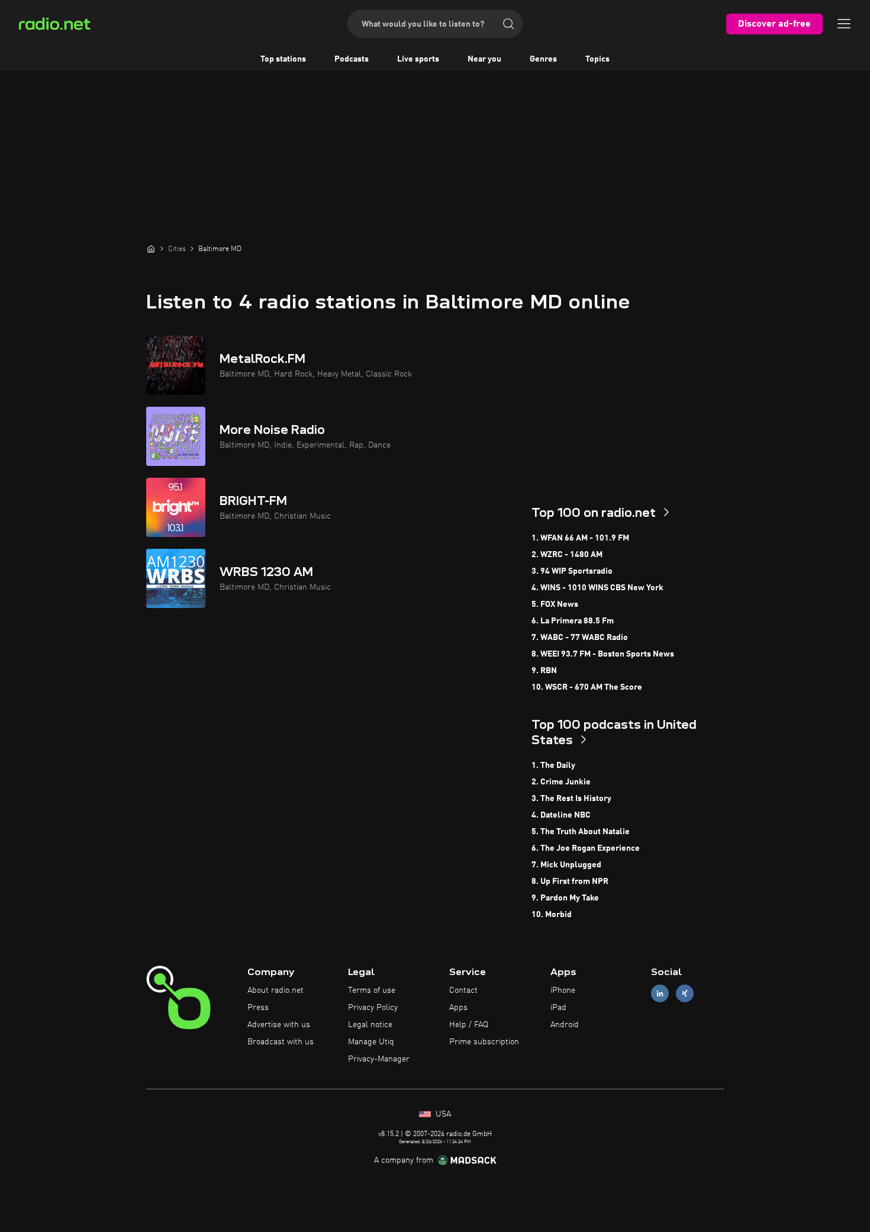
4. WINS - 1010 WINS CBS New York (597, 588)
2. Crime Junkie (561, 782)
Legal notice (370, 1025)
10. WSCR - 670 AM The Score (586, 687)
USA (442, 1114)
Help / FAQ (468, 1025)
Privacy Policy (373, 1007)
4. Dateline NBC (561, 815)
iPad (558, 1007)
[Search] (508, 24)
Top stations (283, 59)
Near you (484, 59)
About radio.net (275, 990)
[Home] (151, 248)
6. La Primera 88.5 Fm (572, 621)
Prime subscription (484, 1042)
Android (564, 1025)
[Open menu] (844, 24)
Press (258, 1007)
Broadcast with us (280, 1042)
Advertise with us (278, 1025)
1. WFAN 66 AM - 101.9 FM (580, 538)
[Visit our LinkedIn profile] (660, 993)
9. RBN (544, 671)
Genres (543, 59)
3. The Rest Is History (571, 798)
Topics (597, 59)
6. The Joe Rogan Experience (585, 848)
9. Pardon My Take (565, 898)
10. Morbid (551, 915)
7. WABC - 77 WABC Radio (579, 637)
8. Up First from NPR (569, 881)
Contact (463, 990)
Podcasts (351, 59)
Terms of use (371, 990)
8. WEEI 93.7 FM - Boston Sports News (602, 654)
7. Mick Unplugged (566, 865)
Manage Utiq (371, 1042)
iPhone (562, 990)
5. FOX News (554, 604)
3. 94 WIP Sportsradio (572, 571)
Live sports (418, 59)
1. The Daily (553, 765)
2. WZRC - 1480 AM (566, 555)
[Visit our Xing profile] (684, 993)
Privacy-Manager (379, 1059)
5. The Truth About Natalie (580, 832)
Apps (458, 1007)
